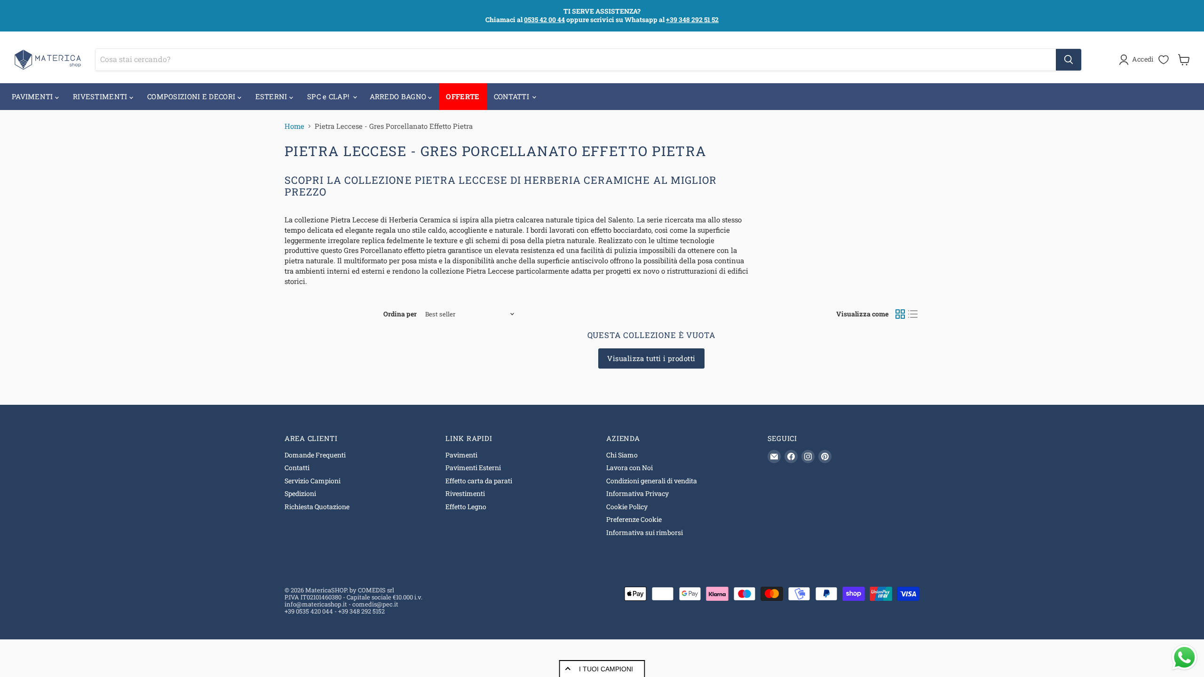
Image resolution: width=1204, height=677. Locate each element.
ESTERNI (272, 96)
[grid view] (900, 314)
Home (294, 126)
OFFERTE (462, 96)
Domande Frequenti (315, 454)
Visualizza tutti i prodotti (651, 358)
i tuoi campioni (606, 669)
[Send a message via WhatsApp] (1184, 657)
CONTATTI (512, 96)
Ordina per (400, 314)
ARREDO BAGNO (399, 96)
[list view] (913, 314)
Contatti (297, 467)
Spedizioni (300, 493)
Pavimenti (461, 454)
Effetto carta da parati (478, 480)
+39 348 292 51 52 (692, 19)
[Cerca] (1068, 60)
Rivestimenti (465, 493)
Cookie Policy (627, 506)
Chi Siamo (622, 454)
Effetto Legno (465, 506)
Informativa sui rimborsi (644, 532)
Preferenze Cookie (634, 519)
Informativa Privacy (637, 493)
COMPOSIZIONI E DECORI (192, 96)
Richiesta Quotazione (317, 506)
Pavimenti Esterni (473, 467)
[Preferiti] (1163, 59)
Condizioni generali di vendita (651, 480)
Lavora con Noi (629, 467)
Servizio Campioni (313, 480)
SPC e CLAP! (329, 96)
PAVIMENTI (33, 96)
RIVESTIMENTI (101, 96)
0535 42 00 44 (544, 19)
